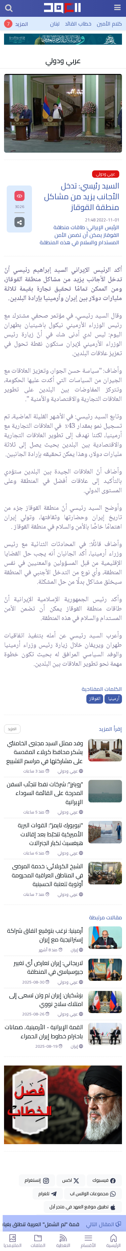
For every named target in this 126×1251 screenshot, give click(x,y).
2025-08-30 (33, 982)
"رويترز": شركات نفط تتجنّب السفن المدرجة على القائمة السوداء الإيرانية (45, 793)
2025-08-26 (33, 1014)
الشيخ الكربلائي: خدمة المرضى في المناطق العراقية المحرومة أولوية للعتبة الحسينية (47, 875)
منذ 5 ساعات (34, 812)
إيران (75, 950)
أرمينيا (113, 699)
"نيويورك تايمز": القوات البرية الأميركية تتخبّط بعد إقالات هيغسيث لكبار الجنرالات (50, 834)
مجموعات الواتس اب (90, 1193)
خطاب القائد (78, 23)
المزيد (21, 23)
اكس (67, 1180)
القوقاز (94, 699)
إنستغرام (34, 1180)
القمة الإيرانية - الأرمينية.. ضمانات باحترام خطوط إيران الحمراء (44, 1032)
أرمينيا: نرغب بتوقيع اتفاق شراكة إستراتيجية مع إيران (45, 935)
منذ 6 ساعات (34, 853)
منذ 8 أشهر (48, 950)
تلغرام (44, 1193)
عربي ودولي (63, 60)
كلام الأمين (109, 23)
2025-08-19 (46, 1046)
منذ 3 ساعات (34, 771)
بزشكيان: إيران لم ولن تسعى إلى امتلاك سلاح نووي (46, 1000)
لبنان (54, 23)
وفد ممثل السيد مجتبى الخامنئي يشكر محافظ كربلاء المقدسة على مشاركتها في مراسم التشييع (44, 752)
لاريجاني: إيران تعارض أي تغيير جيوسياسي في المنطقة (48, 967)
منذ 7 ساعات (34, 894)
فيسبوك (101, 1180)
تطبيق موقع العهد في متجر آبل (79, 1206)
